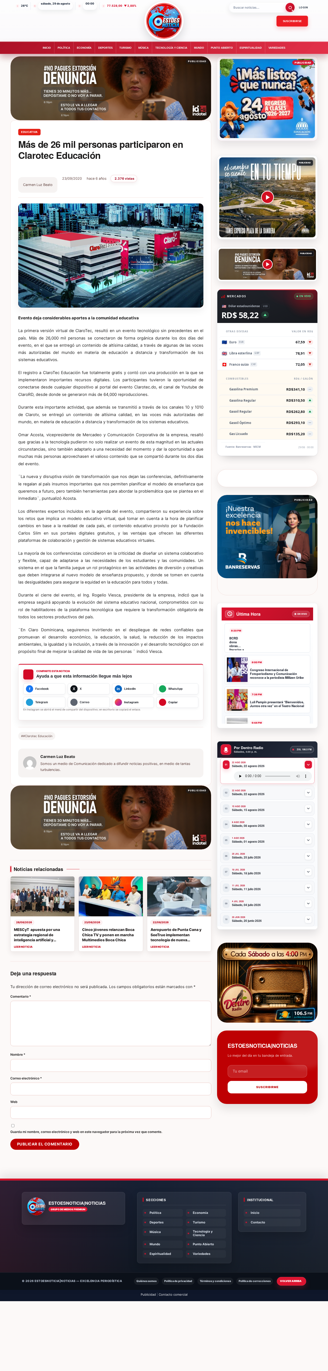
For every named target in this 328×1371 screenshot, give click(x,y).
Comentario (20, 996)
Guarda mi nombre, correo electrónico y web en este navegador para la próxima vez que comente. (86, 1132)
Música (143, 47)
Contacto (258, 1222)
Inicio (47, 47)
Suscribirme (267, 1087)
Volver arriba (291, 1281)
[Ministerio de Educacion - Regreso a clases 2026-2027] (267, 98)
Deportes (105, 47)
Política (64, 47)
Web (14, 1102)
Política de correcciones (255, 1281)
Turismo (125, 47)
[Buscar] (290, 7)
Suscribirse (292, 21)
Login (303, 7)
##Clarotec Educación (36, 736)
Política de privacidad (178, 1281)
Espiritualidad (251, 47)
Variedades (276, 47)
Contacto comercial (173, 1294)
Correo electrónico (26, 1078)
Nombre (17, 1054)
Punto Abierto (222, 47)
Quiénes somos (146, 1281)
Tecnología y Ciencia (171, 47)
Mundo (199, 47)
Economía (84, 47)
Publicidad (148, 1294)
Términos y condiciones (215, 1281)
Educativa (29, 132)
